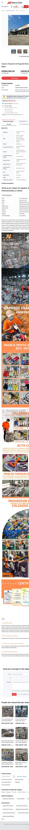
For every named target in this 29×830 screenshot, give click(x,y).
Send (14, 694)
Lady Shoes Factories (8, 809)
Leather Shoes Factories (21, 805)
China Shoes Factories (8, 805)
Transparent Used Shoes (8, 798)
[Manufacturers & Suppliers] (14, 2)
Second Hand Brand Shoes (9, 812)
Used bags (17, 782)
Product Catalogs (22, 776)
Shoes (17, 10)
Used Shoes (22, 10)
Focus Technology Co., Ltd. (18, 824)
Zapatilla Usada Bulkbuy (8, 816)
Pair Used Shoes (20, 798)
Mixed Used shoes (19, 779)
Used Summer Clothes (6, 779)
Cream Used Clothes (6, 782)
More (2, 819)
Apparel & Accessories (10, 10)
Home (2, 10)
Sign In (3, 114)
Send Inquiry (14, 78)
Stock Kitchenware (5, 784)
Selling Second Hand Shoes (22, 809)
